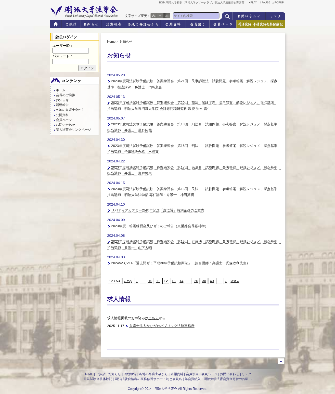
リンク (246, 374)
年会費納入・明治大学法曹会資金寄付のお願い (218, 379)
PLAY (254, 2)
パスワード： (62, 56)
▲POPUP (278, 2)
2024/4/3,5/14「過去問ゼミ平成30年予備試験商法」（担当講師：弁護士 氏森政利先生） (180, 263)
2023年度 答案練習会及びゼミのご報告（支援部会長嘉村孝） (159, 226)
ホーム (60, 90)
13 (174, 281)
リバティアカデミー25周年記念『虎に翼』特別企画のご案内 (157, 210)
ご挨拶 (100, 374)
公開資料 (62, 115)
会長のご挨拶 (65, 95)
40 (212, 281)
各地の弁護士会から (70, 110)
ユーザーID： (62, 46)
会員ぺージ (64, 120)
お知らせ (62, 100)
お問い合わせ (65, 125)
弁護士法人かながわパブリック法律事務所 (161, 326)
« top (128, 281)
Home (111, 41)
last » (235, 281)
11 (158, 281)
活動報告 (62, 105)
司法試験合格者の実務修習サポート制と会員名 (148, 379)
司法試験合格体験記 (98, 379)
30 (204, 281)
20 (196, 281)
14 (181, 281)
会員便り (192, 374)
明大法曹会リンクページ (73, 129)
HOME (88, 374)
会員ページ (209, 374)
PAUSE (267, 2)
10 (150, 281)
